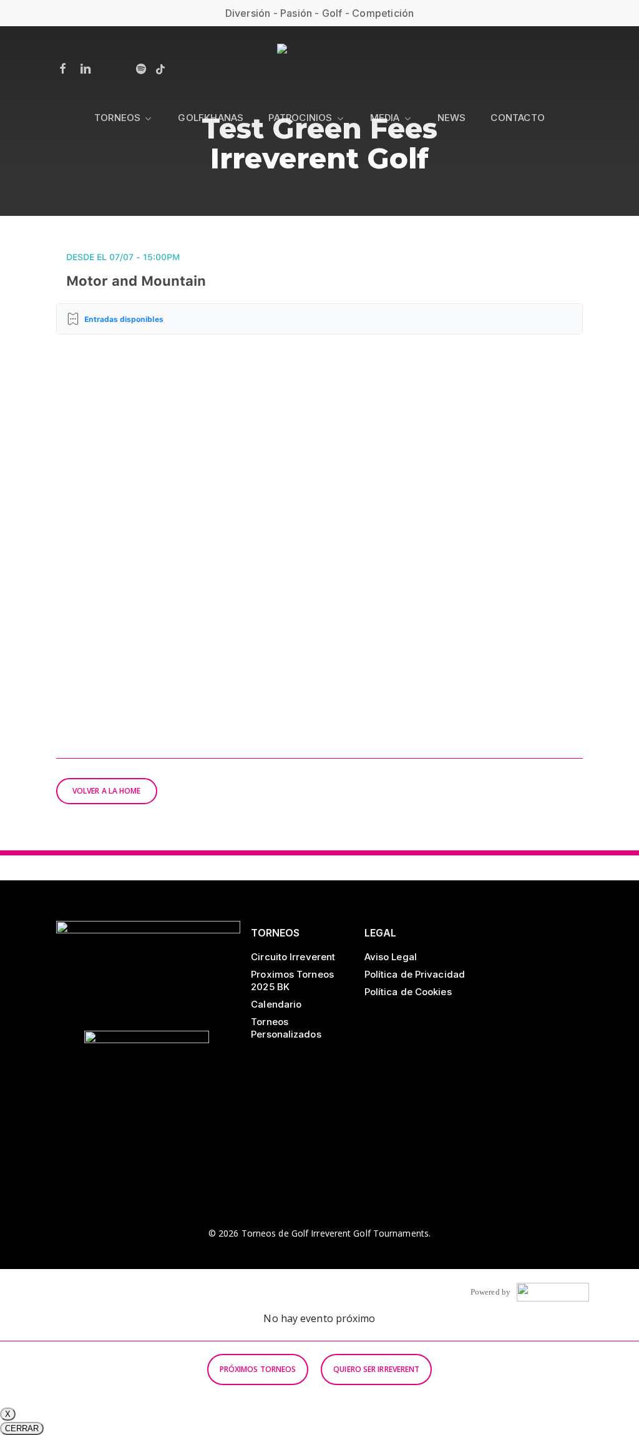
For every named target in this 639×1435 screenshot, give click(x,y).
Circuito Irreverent (293, 957)
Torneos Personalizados (286, 1028)
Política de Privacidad (414, 974)
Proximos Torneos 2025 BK (292, 980)
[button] (106, 791)
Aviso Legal (390, 957)
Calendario (276, 1004)
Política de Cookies (408, 992)
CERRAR (22, 1428)
